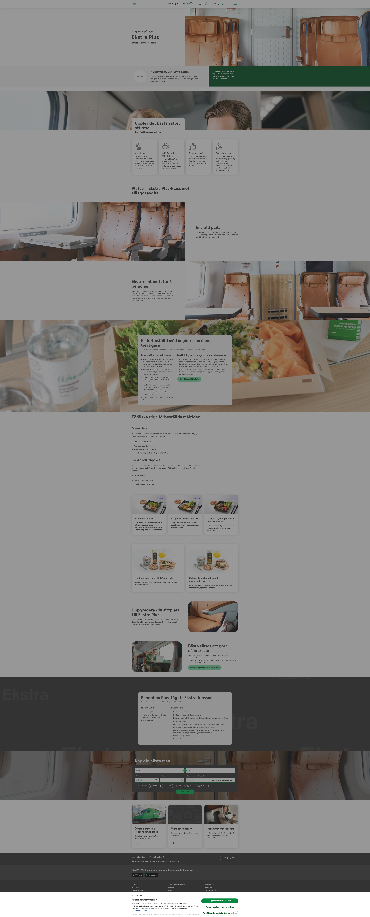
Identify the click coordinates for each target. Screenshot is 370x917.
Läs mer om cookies (139, 911)
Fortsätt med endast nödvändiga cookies (220, 913)
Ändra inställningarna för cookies (220, 907)
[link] (133, 895)
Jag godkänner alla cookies (220, 901)
